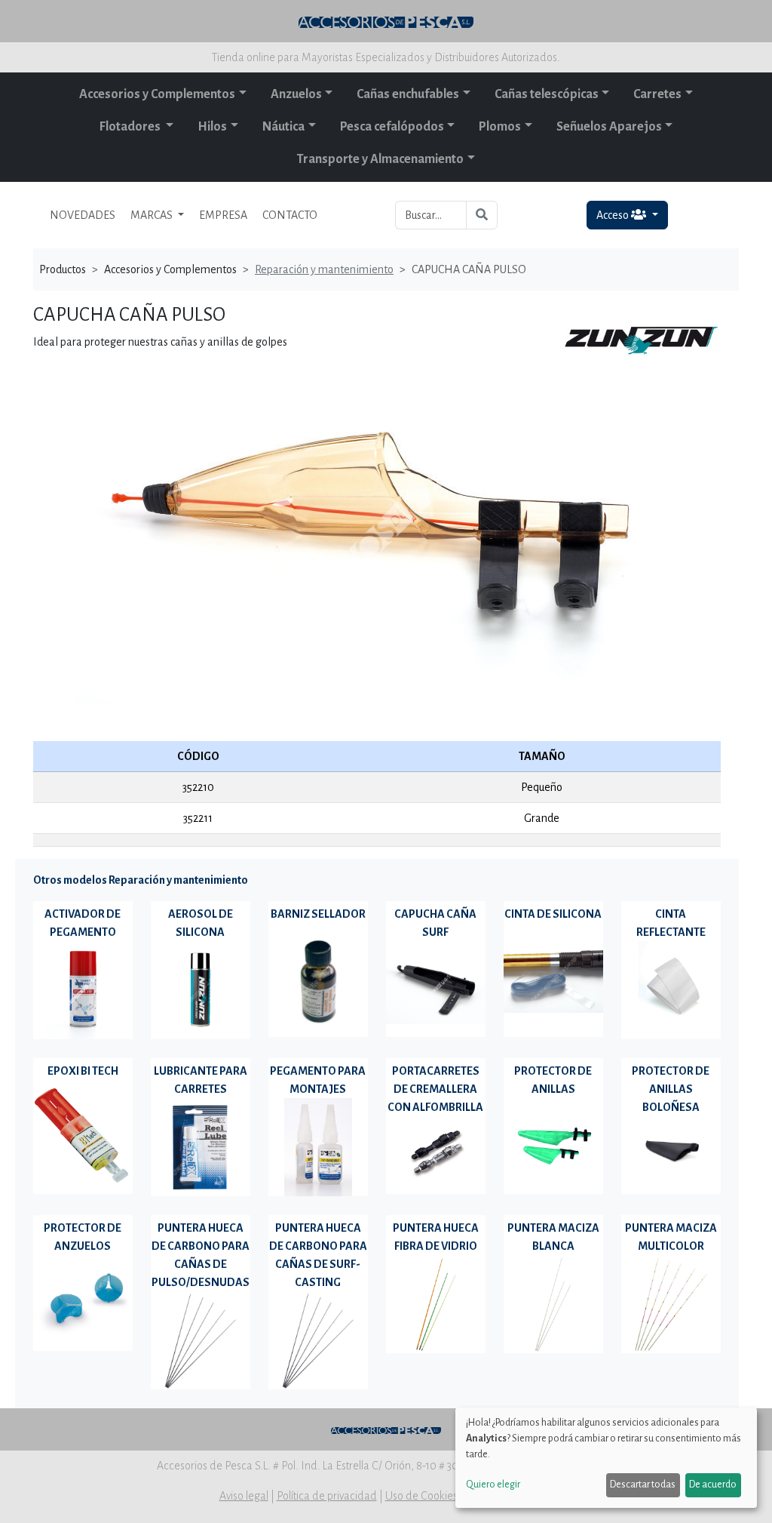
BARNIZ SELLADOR (318, 914)
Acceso (613, 215)
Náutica (283, 127)
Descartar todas (643, 1484)
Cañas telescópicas (547, 94)
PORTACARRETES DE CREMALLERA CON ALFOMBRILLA (435, 1089)
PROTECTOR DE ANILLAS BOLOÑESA (670, 1089)
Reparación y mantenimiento (324, 269)
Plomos (500, 127)
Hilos (212, 127)
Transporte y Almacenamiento (380, 159)
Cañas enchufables (408, 94)
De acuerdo (713, 1484)
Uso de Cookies (421, 1496)
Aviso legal (243, 1496)
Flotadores (131, 127)
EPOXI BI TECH (82, 1071)
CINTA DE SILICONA (553, 914)
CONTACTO (289, 215)
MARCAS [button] (152, 215)
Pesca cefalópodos (392, 127)
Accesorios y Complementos (157, 94)
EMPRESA (223, 215)
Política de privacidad (327, 1496)
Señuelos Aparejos (609, 127)
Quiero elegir (493, 1484)
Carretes (657, 94)
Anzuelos (296, 94)
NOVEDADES (82, 215)
